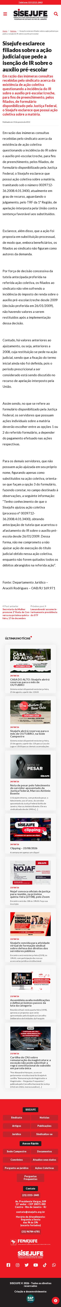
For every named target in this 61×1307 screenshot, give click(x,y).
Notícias (13, 31)
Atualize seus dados (44, 1159)
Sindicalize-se (44, 1134)
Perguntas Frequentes (30, 1178)
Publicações (44, 1125)
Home (5, 31)
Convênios (17, 1159)
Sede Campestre (16, 1151)
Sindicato (16, 1117)
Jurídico (16, 1134)
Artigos (16, 1125)
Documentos (44, 1151)
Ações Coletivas (44, 1168)
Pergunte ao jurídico (16, 1168)
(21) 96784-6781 (31, 1231)
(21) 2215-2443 (30, 1195)
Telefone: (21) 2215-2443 (30, 2)
